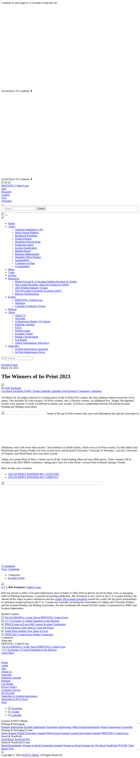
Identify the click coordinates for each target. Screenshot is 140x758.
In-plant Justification (26, 247)
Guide (4, 665)
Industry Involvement (26, 336)
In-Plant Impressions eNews (30, 352)
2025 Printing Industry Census (31, 287)
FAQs (18, 327)
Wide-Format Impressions (86, 727)
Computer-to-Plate (25, 263)
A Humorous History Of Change (32, 321)
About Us (20, 315)
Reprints (5, 680)
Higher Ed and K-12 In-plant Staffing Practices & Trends (45, 281)
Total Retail (7, 739)
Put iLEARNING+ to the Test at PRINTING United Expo (36, 617)
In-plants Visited (24, 333)
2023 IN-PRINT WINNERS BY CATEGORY (33, 474)
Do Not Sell (7, 693)
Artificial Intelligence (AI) (29, 229)
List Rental (21, 339)
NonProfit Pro (22, 739)
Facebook (16, 708)
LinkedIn (16, 715)
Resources (13, 278)
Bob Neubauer (13, 388)
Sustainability (22, 260)
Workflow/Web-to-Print (27, 241)
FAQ (4, 197)
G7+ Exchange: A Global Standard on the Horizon (32, 620)
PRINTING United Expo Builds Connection (29, 634)
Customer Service (10, 690)
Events (12, 297)
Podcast (12, 309)
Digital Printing (23, 238)
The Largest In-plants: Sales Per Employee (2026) (42, 284)
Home (11, 223)
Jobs (3, 188)
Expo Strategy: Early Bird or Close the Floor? (29, 627)
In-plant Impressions (35, 727)
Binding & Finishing (26, 235)
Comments (96, 391)
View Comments (10, 569)
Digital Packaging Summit (31, 733)
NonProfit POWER (117, 745)
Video (11, 272)
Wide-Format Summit (57, 733)
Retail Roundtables (11, 745)
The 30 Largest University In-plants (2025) (38, 290)
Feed (4, 702)
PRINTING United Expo (15, 185)
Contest (5, 194)
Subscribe (13, 346)
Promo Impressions (110, 727)
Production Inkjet (24, 244)
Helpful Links (22, 330)
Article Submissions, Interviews (32, 342)
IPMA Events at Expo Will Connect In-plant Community (35, 624)
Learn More (7, 652)
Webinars (20, 303)
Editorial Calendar (25, 324)
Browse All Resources (27, 293)
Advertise (6, 201)
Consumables (22, 266)
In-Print (12, 275)
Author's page (33, 587)
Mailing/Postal (23, 251)
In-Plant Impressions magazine (31, 349)
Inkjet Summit (9, 733)
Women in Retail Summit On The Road (84, 745)
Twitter (15, 711)
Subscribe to (19, 696)
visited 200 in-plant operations (71, 599)
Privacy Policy (9, 686)
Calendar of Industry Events (30, 306)
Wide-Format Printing (26, 232)
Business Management (27, 254)
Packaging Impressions (59, 727)
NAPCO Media (30, 755)
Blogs (11, 269)
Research (6, 191)
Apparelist (127, 727)
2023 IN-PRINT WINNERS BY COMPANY (33, 477)
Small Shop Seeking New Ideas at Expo (26, 631)
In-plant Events (9, 364)
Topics (11, 226)
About (11, 312)
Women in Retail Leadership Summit (42, 745)
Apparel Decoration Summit (85, 733)
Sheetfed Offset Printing (28, 257)
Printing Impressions (12, 727)
